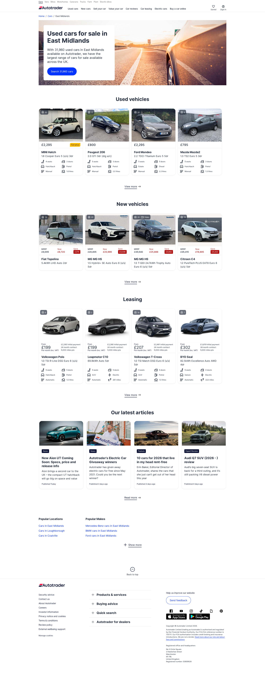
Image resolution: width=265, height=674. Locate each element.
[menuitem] (73, 9)
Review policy (45, 624)
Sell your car (99, 8)
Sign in (223, 9)
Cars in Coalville (48, 535)
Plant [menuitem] (96, 2)
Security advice (46, 594)
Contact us (44, 599)
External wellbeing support (52, 629)
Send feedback (178, 600)
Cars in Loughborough (52, 530)
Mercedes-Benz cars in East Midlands (107, 525)
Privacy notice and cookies (52, 616)
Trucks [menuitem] (83, 2)
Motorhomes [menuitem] (62, 2)
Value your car (116, 8)
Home (41, 16)
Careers (42, 607)
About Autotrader (47, 603)
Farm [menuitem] (90, 2)
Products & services (111, 595)
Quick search (106, 613)
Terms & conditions (48, 620)
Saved (213, 9)
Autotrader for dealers (113, 622)
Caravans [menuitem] (74, 2)
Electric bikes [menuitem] (105, 2)
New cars (86, 8)
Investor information (49, 612)
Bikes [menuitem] (53, 2)
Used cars (73, 8)
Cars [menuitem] (41, 2)
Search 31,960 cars (62, 71)
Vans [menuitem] (47, 2)
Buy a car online (178, 8)
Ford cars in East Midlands (101, 535)
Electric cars (161, 8)
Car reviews (132, 8)
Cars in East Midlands (51, 525)
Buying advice (107, 604)
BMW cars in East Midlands (101, 530)
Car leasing (146, 8)
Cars (50, 16)
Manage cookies (46, 635)
